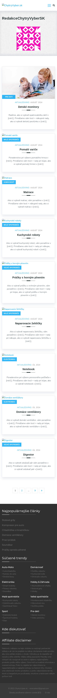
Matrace (28, 192)
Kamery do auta (9, 574)
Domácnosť (9, 182)
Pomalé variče (29, 149)
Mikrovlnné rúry (38, 603)
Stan (5, 620)
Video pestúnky (38, 618)
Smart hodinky (9, 585)
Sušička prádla (37, 606)
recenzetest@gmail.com (39, 688)
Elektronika (9, 359)
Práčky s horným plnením (28, 277)
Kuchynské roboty (28, 234)
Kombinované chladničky (42, 600)
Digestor (28, 454)
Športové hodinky (10, 618)
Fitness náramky (10, 588)
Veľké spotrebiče (12, 268)
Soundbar (7, 591)
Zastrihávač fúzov (10, 606)
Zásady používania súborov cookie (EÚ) (25, 692)
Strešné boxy (8, 576)
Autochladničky (9, 571)
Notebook (29, 369)
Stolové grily (37, 588)
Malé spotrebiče (11, 140)
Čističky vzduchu (38, 571)
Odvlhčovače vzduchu (12, 603)
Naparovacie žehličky (28, 323)
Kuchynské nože (38, 574)
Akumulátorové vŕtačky (41, 585)
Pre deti (8, 97)
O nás (47, 692)
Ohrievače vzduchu (39, 576)
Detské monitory (28, 106)
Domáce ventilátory (28, 411)
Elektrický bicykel (10, 615)
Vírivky (34, 591)
